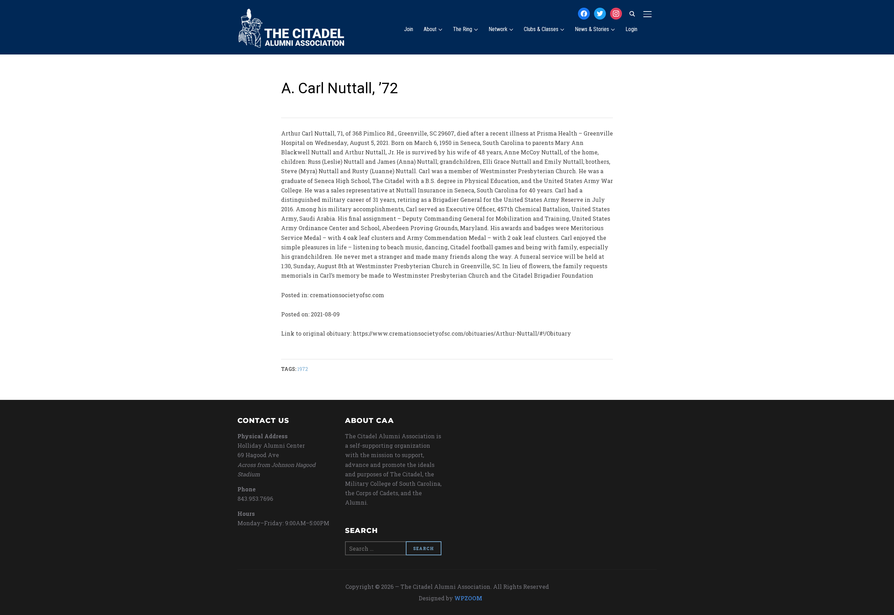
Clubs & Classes (541, 29)
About (430, 29)
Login (631, 29)
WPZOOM (468, 598)
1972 (302, 369)
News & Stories (592, 29)
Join (408, 29)
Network (498, 29)
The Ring (462, 29)
